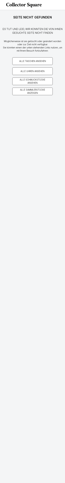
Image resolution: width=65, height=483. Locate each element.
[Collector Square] (24, 5)
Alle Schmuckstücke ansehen (32, 81)
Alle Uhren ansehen (32, 71)
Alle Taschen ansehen (32, 61)
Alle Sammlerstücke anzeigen (32, 91)
